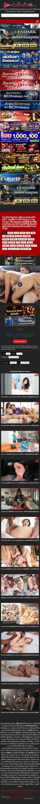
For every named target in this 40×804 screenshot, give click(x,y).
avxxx (4, 248)
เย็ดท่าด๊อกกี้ (18, 236)
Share (10, 335)
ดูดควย (5, 242)
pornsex (13, 245)
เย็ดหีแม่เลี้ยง (10, 236)
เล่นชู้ (28, 233)
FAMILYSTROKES (25, 248)
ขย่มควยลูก (11, 242)
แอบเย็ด (16, 233)
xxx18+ (23, 242)
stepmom (5, 245)
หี (29, 236)
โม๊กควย (10, 233)
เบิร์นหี (25, 236)
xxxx (18, 242)
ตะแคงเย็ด (30, 239)
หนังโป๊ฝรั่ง (15, 357)
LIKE (20, 329)
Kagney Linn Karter (14, 248)
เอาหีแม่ (23, 233)
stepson (30, 242)
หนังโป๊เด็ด (5, 239)
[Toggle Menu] (37, 21)
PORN (11, 357)
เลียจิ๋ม (33, 233)
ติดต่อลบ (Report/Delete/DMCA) (12, 791)
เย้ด (4, 236)
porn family (20, 245)
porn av (28, 245)
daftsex (34, 245)
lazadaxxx (13, 362)
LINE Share (29, 335)
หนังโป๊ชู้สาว (14, 239)
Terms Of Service (24, 793)
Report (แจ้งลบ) (20, 341)
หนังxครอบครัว (22, 239)
